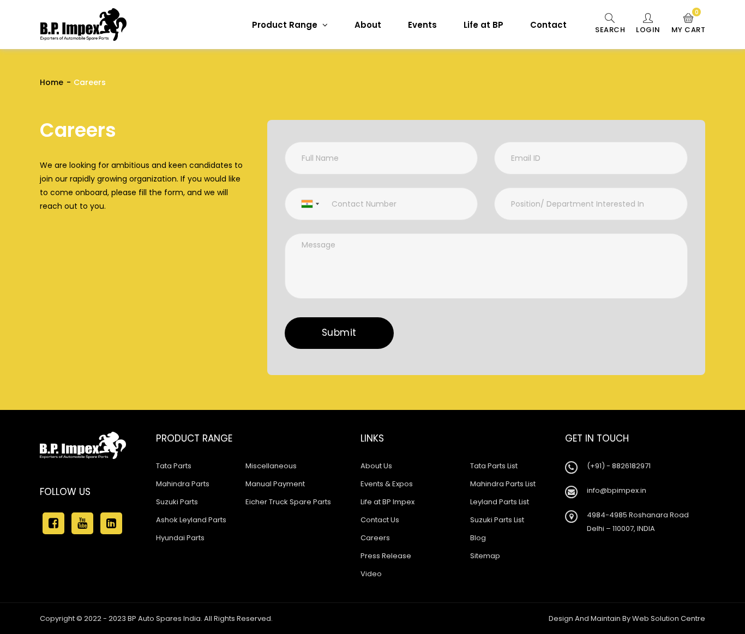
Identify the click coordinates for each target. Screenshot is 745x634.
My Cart (688, 24)
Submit (339, 332)
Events (422, 25)
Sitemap (485, 556)
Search (610, 30)
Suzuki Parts (177, 502)
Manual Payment (275, 484)
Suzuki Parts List (497, 520)
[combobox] (303, 204)
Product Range (286, 25)
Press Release (386, 556)
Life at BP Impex (387, 502)
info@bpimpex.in (616, 490)
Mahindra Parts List (503, 484)
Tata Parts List (494, 466)
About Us (376, 466)
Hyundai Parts (180, 538)
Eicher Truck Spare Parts (288, 502)
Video (371, 574)
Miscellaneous (271, 466)
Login (648, 30)
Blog (478, 538)
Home (51, 82)
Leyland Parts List (499, 502)
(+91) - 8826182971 (619, 466)
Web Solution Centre (668, 618)
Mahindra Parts (182, 484)
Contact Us (380, 520)
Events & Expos (387, 484)
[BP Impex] (83, 24)
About (368, 25)
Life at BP (483, 25)
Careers (375, 538)
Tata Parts (173, 466)
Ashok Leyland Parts (191, 520)
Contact (548, 25)
